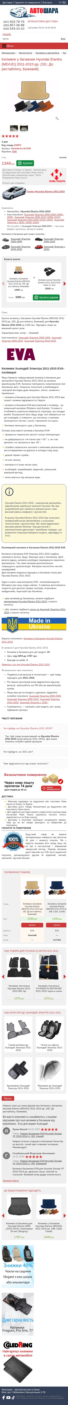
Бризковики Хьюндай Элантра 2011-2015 (18, 1087)
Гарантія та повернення (27, 2)
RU (64, 2)
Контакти (47, 2)
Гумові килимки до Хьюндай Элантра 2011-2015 (18, 1047)
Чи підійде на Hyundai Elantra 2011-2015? (28, 728)
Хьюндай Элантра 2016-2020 (40, 341)
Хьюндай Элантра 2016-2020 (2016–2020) (30, 219)
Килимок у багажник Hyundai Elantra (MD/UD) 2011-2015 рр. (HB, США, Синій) (57, 908)
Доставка (7, 2)
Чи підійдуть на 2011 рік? (18, 751)
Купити (27, 163)
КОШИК (7, 34)
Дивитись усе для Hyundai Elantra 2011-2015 (26, 664)
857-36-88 (13, 25)
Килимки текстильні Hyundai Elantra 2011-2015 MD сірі (19, 988)
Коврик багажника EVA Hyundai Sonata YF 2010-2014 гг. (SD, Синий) (37, 1134)
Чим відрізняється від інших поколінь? (26, 763)
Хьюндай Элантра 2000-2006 (34, 337)
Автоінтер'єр (25, 52)
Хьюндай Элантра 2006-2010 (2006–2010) (37, 217)
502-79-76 (13, 21)
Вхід (63, 38)
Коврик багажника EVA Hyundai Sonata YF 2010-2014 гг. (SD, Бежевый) (37, 1162)
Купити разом (48, 297)
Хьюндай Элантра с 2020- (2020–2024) (35, 221)
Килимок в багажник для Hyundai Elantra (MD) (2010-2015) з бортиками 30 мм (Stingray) (19, 1227)
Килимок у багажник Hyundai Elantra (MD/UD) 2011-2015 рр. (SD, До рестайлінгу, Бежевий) (18, 283)
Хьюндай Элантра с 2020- (34, 702)
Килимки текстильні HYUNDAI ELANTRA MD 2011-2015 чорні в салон (49, 988)
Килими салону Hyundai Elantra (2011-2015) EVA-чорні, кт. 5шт (49, 282)
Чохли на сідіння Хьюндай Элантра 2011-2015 (50, 1047)
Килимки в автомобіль (47, 52)
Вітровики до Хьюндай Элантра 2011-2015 (50, 1087)
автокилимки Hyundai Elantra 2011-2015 (25, 601)
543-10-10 (13, 28)
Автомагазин (8, 52)
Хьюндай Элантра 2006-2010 (23, 699)
